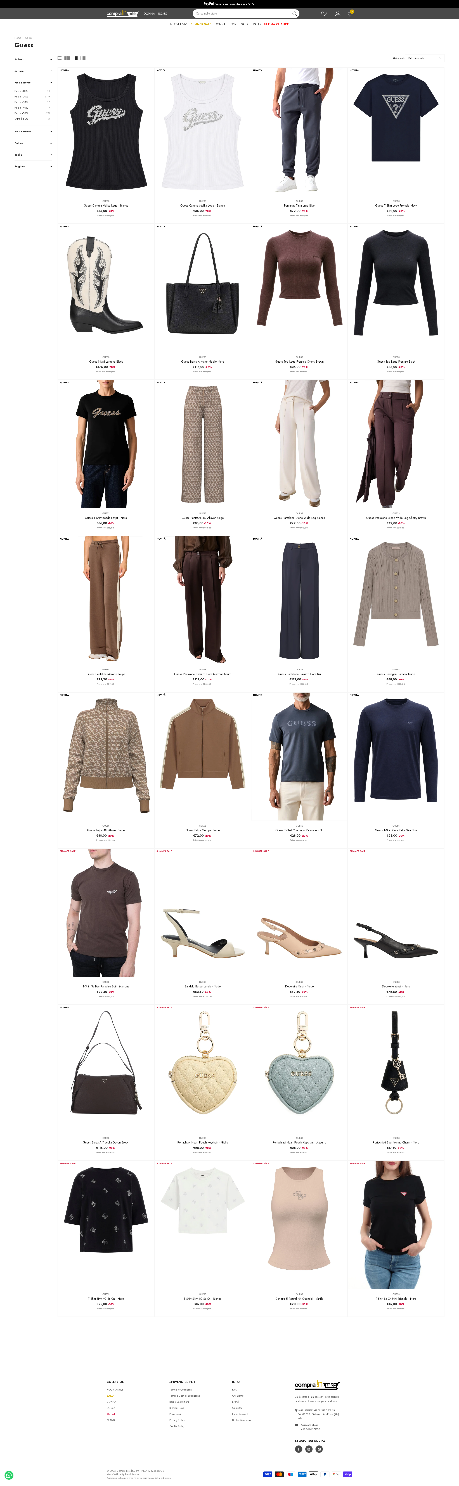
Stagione (20, 166)
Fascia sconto (23, 82)
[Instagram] (309, 1449)
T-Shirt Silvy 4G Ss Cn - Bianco (202, 1299)
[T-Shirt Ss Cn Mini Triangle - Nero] (396, 1225)
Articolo (19, 59)
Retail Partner (132, 1474)
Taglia (18, 155)
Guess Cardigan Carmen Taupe (396, 674)
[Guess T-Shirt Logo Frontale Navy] (396, 132)
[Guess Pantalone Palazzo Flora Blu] (299, 600)
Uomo (162, 13)
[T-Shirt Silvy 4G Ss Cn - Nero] (106, 1225)
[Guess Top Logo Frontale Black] (396, 288)
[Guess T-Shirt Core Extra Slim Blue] (396, 756)
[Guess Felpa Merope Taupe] (203, 756)
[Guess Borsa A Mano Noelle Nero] (203, 288)
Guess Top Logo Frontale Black (396, 362)
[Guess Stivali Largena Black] (106, 288)
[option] (229, 4)
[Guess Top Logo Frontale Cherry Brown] (299, 288)
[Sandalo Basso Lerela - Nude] (203, 913)
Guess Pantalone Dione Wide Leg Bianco (299, 518)
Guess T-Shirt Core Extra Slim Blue (396, 830)
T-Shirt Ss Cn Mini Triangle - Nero (396, 1299)
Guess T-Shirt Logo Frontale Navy (396, 206)
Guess (28, 38)
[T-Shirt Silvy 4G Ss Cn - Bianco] (203, 1225)
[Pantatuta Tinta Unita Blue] (299, 132)
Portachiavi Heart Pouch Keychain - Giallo (202, 1142)
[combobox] (241, 13)
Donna (149, 13)
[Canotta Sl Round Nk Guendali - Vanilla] (299, 1225)
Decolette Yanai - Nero (396, 986)
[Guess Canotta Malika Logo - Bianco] (106, 132)
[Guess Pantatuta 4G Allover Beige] (203, 444)
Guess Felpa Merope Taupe (203, 830)
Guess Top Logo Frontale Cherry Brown (299, 362)
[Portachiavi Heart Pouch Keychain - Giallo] (203, 1069)
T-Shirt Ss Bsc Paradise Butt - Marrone (106, 986)
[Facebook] (298, 1449)
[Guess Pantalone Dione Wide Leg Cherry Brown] (396, 444)
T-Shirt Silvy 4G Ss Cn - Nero (106, 1299)
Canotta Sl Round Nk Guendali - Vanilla (299, 1299)
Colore (19, 143)
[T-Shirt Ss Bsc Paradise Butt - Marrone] (106, 913)
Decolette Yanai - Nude (299, 986)
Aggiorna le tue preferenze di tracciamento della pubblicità (139, 1478)
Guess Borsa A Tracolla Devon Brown (106, 1142)
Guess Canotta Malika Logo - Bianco (106, 206)
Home (18, 38)
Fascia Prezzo (23, 131)
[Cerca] (246, 13)
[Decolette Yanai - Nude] (299, 913)
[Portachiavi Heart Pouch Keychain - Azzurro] (299, 1069)
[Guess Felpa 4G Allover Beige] (106, 756)
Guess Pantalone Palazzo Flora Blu (299, 674)
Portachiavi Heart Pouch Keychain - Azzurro (299, 1142)
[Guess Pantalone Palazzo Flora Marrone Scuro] (203, 600)
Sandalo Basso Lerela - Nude (203, 986)
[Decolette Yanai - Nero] (396, 913)
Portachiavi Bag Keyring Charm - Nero (396, 1142)
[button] (60, 58)
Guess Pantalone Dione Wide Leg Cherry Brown (396, 518)
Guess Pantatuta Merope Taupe (106, 674)
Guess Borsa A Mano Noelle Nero (202, 362)
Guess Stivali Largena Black (106, 362)
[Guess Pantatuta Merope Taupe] (106, 600)
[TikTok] (319, 1449)
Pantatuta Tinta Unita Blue (299, 206)
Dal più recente (416, 58)
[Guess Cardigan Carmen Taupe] (396, 600)
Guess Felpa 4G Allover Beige (106, 830)
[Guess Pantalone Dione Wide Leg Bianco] (299, 444)
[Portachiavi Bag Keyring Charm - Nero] (396, 1069)
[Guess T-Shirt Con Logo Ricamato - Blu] (299, 756)
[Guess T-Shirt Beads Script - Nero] (106, 444)
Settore (19, 71)
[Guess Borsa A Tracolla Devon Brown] (106, 1069)
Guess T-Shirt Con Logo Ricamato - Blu (299, 830)
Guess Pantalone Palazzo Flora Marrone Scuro (202, 674)
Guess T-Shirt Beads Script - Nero (106, 518)
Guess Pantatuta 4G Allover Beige (203, 518)
